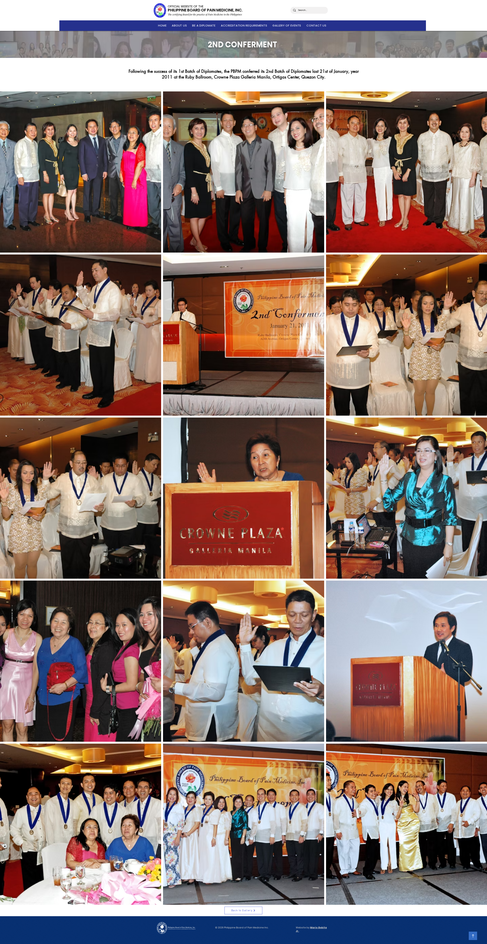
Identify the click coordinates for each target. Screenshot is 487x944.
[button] (179, 25)
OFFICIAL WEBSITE (180, 6)
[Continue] (473, 936)
